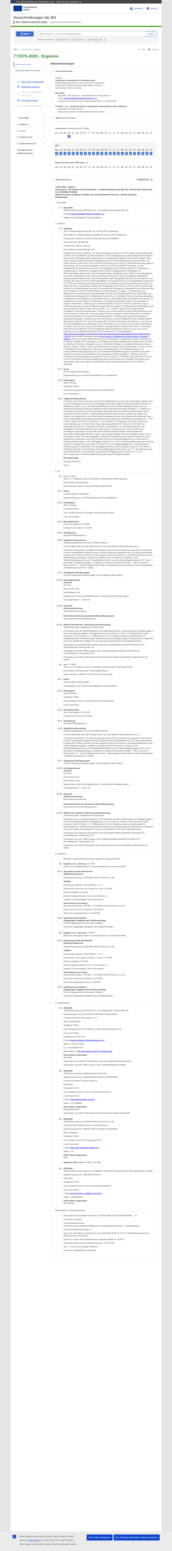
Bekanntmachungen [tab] (23, 64)
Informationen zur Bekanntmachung (25, 151)
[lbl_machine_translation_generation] (87, 163)
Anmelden (138, 8)
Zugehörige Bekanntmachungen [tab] (28, 70)
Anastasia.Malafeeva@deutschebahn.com (80, 98)
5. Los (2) (21, 131)
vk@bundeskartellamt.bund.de (82, 1099)
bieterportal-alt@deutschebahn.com (84, 1148)
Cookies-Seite (33, 1540)
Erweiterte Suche (62, 40)
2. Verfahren (22, 124)
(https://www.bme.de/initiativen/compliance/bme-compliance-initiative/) (106, 337)
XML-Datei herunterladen (32, 82)
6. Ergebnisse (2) (24, 137)
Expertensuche (78, 40)
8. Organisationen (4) (26, 143)
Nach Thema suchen (95, 40)
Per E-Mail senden (29, 100)
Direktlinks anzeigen (30, 87)
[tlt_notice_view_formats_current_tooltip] (151, 179)
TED (15, 49)
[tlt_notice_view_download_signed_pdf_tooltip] (69, 136)
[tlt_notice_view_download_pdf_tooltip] (56, 153)
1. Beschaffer (23, 118)
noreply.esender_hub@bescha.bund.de (86, 1193)
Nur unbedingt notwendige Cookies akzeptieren (136, 1537)
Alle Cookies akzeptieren (99, 1537)
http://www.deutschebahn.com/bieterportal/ (94, 1051)
